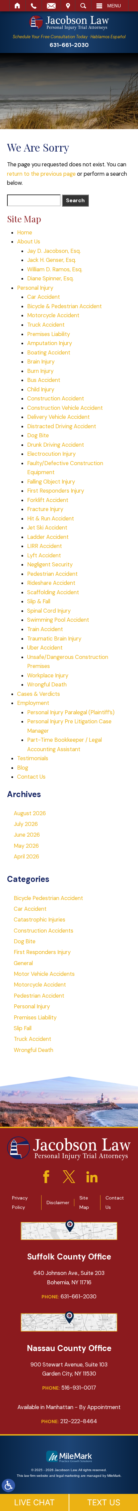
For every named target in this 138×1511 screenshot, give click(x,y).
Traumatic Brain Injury (54, 638)
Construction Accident (55, 398)
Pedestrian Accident (52, 573)
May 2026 (26, 845)
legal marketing (68, 1475)
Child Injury (40, 389)
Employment (33, 703)
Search (83, 5)
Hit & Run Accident (50, 518)
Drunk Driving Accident (55, 444)
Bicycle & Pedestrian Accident (64, 306)
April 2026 (26, 856)
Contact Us (31, 776)
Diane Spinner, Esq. (50, 278)
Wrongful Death (47, 684)
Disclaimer (58, 1202)
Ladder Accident (48, 537)
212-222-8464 (69, 1421)
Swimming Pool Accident (58, 619)
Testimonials (32, 758)
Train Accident (45, 629)
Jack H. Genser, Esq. (51, 260)
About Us (28, 241)
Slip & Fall (38, 601)
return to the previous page (41, 173)
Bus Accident (43, 380)
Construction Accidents (43, 930)
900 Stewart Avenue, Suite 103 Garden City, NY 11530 (69, 1369)
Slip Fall (22, 1028)
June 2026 (27, 834)
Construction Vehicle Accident (65, 407)
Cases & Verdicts (38, 693)
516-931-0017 (69, 1387)
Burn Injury (40, 371)
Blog (22, 767)
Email (51, 5)
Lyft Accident (44, 555)
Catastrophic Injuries (39, 919)
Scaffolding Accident (53, 592)
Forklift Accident (47, 500)
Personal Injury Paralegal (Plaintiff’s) (71, 712)
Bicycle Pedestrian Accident (48, 898)
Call (34, 5)
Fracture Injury (45, 509)
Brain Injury (41, 361)
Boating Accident (48, 352)
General (23, 963)
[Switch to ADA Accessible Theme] (8, 1485)
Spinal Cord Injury (49, 610)
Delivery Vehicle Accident (58, 417)
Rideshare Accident (51, 582)
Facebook (46, 1176)
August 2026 (30, 813)
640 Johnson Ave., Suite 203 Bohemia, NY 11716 (69, 1278)
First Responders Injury (55, 490)
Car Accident (43, 296)
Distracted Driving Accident (61, 426)
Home (17, 5)
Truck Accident (46, 324)
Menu (114, 5)
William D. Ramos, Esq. (54, 269)
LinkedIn (91, 1176)
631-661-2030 (69, 45)
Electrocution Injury (51, 453)
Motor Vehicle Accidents (44, 973)
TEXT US (103, 1502)
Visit (68, 5)
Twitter (69, 1176)
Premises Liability (48, 334)
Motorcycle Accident (53, 315)
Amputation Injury (49, 343)
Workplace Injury (47, 675)
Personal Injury (35, 287)
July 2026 (26, 824)
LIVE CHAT (34, 1502)
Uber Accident (45, 647)
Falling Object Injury (51, 481)
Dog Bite (38, 435)
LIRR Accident (44, 546)
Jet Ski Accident (47, 527)
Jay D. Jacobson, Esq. (54, 251)
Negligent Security (50, 564)
